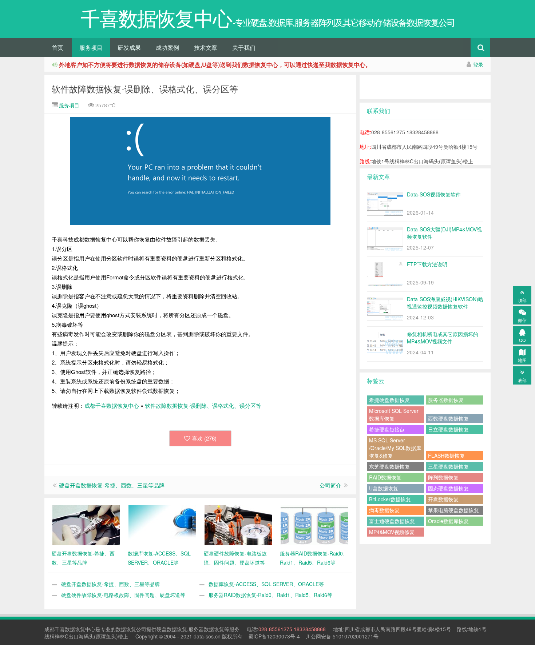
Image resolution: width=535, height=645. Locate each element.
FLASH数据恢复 (446, 455)
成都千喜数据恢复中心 (111, 405)
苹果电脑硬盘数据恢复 (453, 510)
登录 (478, 64)
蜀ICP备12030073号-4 (274, 636)
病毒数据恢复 (384, 510)
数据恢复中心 (80, 629)
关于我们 (243, 47)
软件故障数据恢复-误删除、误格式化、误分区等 (145, 88)
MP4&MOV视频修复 (392, 531)
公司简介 (330, 485)
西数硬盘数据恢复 (448, 418)
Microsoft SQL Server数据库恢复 (394, 414)
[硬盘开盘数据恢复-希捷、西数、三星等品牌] (86, 524)
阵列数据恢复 (443, 477)
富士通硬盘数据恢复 (392, 521)
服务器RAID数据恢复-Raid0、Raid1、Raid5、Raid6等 (270, 594)
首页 (57, 47)
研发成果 (129, 47)
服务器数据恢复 (446, 399)
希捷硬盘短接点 (387, 429)
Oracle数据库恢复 (448, 521)
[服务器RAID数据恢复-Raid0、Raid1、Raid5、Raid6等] (314, 524)
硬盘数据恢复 (171, 629)
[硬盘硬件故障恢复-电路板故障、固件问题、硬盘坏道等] (238, 524)
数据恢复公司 (131, 629)
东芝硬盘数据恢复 (389, 466)
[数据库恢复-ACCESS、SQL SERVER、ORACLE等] (162, 524)
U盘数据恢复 (383, 488)
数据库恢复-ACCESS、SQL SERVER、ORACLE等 (266, 584)
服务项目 (91, 47)
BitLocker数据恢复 (390, 499)
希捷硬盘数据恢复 (389, 399)
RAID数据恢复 (385, 477)
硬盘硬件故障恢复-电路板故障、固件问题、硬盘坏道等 (123, 594)
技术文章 (205, 47)
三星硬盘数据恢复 (448, 466)
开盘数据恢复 (443, 499)
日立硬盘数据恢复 (448, 429)
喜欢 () (204, 438)
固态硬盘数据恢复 (448, 488)
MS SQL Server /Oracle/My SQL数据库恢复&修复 (395, 448)
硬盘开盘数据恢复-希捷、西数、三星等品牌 (112, 485)
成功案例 (167, 47)
